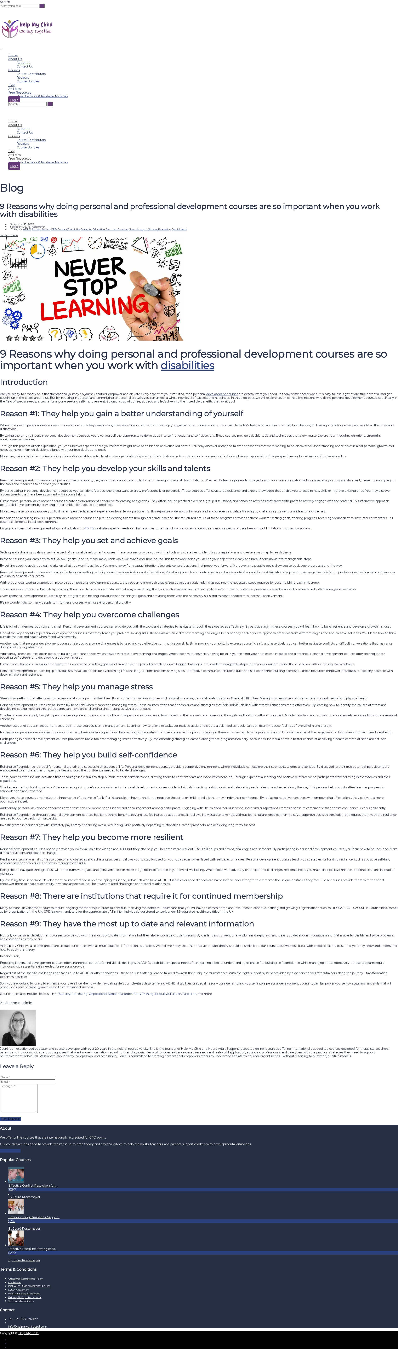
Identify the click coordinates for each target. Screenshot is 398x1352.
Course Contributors (31, 74)
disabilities (187, 365)
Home (13, 55)
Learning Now (10, 1151)
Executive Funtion (168, 994)
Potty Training (143, 994)
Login (14, 100)
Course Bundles (28, 81)
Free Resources (19, 92)
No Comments (9, 235)
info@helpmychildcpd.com (27, 1326)
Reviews (23, 78)
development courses (222, 394)
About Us (15, 59)
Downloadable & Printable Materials (42, 96)
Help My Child (28, 1333)
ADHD (89, 528)
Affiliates (14, 89)
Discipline (189, 994)
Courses (14, 70)
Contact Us (25, 66)
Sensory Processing (73, 994)
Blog (11, 85)
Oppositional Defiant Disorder (110, 994)
